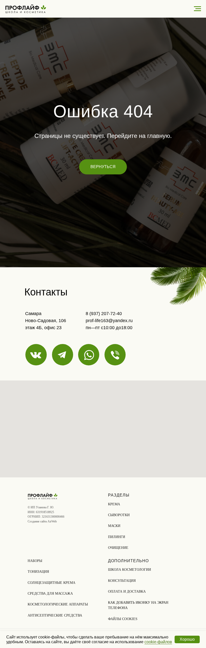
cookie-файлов (158, 642)
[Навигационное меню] (197, 8)
